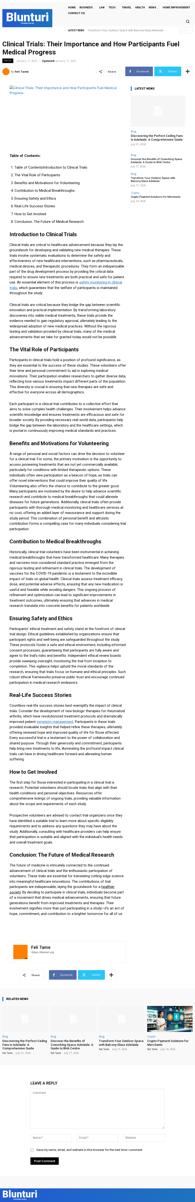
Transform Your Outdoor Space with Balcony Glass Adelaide (153, 179)
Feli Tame (22, 71)
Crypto (135, 192)
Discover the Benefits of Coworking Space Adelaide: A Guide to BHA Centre (156, 161)
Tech (7, 60)
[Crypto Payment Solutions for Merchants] (170, 1019)
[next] (190, 30)
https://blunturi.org (42, 952)
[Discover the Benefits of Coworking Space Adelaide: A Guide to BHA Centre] (73, 1019)
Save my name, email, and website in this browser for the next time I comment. (89, 1150)
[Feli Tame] (6, 71)
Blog (133, 131)
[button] (188, 21)
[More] (188, 71)
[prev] (182, 30)
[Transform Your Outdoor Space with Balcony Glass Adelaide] (121, 1019)
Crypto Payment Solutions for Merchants (116, 30)
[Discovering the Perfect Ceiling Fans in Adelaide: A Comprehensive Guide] (158, 111)
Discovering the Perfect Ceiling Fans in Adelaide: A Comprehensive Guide (157, 137)
